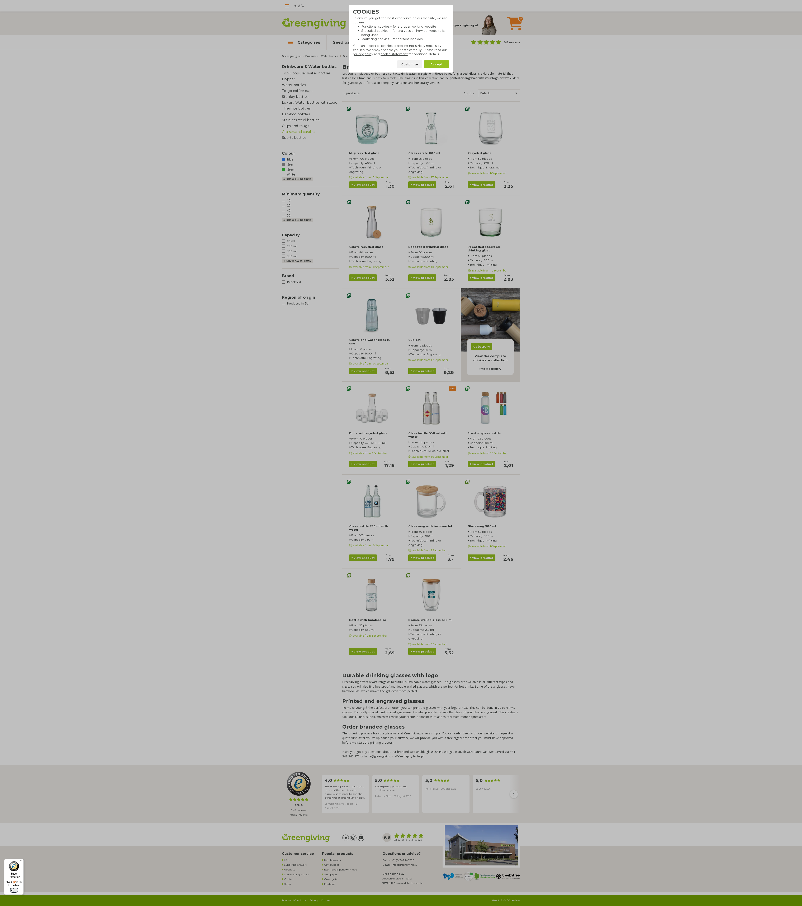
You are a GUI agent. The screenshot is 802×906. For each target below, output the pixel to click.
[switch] (14, 890)
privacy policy (363, 54)
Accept (436, 64)
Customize (409, 64)
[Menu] (21, 861)
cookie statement (394, 54)
